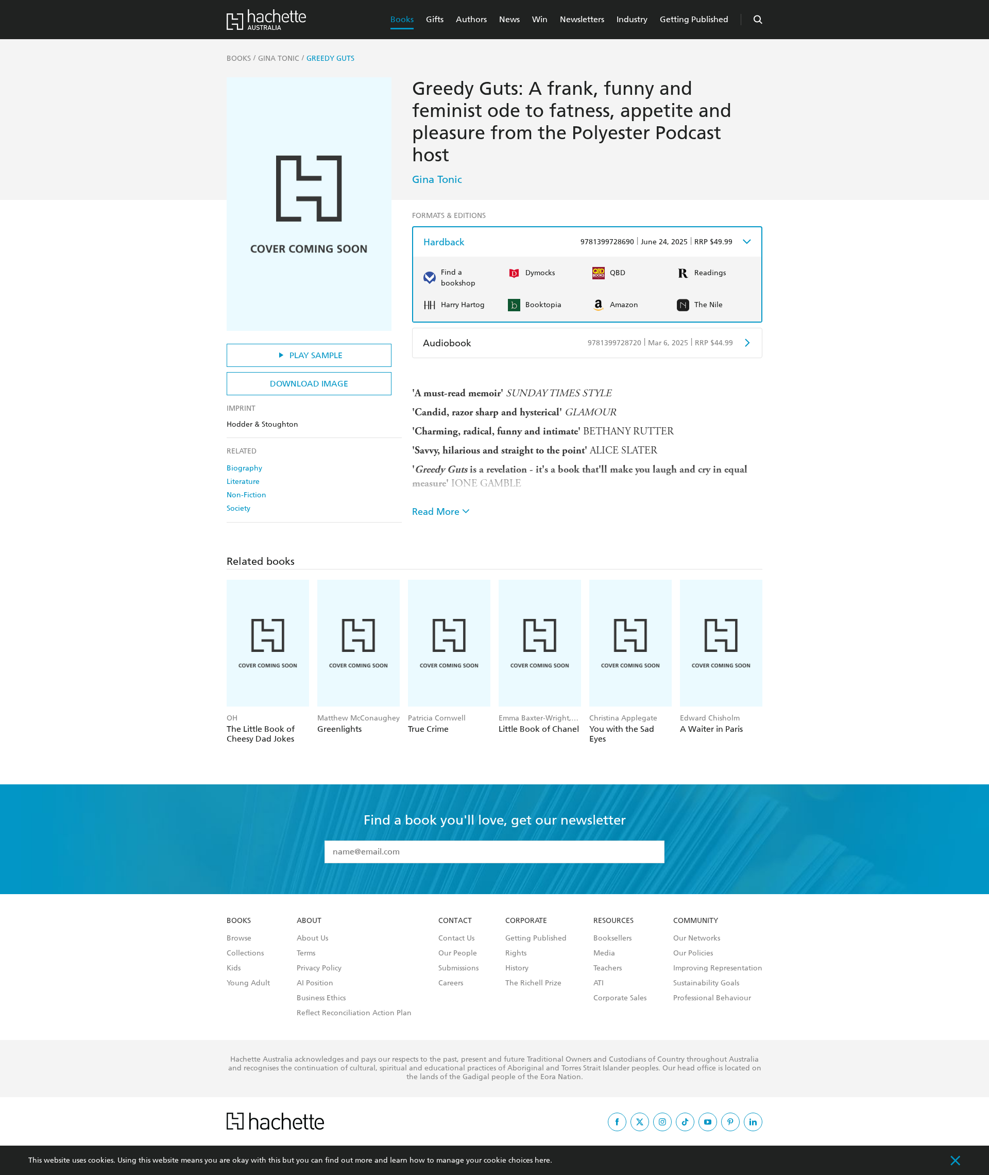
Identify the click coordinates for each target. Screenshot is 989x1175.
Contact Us (456, 938)
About (309, 921)
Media (604, 953)
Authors (471, 19)
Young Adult (248, 983)
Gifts (435, 19)
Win (540, 19)
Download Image (309, 384)
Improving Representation (717, 968)
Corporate (526, 921)
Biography (244, 468)
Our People (457, 953)
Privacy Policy (319, 968)
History (516, 968)
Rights (515, 953)
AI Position (315, 983)
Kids (234, 968)
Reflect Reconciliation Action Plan (354, 1013)
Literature (243, 481)
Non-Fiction (246, 495)
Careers (450, 983)
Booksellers (612, 938)
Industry (632, 19)
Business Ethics (321, 998)
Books (402, 19)
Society (238, 508)
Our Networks (696, 938)
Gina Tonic (437, 179)
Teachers (607, 968)
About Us (312, 938)
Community (695, 921)
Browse (239, 938)
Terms (306, 953)
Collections (245, 953)
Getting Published (694, 19)
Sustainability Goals (706, 983)
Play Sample (316, 355)
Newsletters (582, 19)
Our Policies (693, 953)
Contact (455, 921)
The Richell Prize (533, 983)
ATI (598, 983)
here (542, 1160)
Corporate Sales (619, 998)
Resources (613, 921)
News (509, 19)
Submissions (458, 968)
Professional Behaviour (712, 998)
